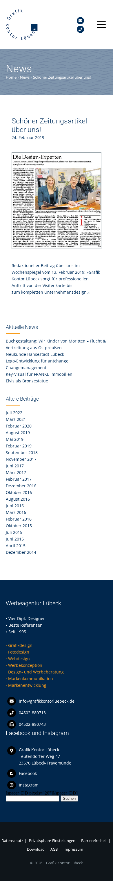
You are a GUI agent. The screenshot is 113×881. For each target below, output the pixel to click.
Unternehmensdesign (65, 292)
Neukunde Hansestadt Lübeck (35, 354)
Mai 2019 (14, 439)
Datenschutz (12, 840)
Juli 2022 (14, 412)
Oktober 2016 (19, 492)
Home (11, 77)
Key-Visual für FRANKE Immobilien (39, 374)
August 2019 (18, 432)
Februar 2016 (19, 519)
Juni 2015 (15, 539)
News (25, 77)
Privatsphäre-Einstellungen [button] (52, 840)
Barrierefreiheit (94, 840)
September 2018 (22, 452)
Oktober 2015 (19, 525)
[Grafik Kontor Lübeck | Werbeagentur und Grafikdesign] (22, 38)
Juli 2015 (14, 532)
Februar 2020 (19, 426)
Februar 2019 (19, 446)
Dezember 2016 (21, 485)
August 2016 (18, 499)
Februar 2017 (19, 479)
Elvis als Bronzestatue (27, 381)
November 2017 (21, 459)
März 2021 (16, 419)
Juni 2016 (15, 505)
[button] (100, 24)
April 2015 (15, 545)
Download (36, 849)
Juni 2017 (15, 466)
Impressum (73, 849)
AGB (54, 849)
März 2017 (16, 472)
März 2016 (16, 512)
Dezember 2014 (21, 552)
